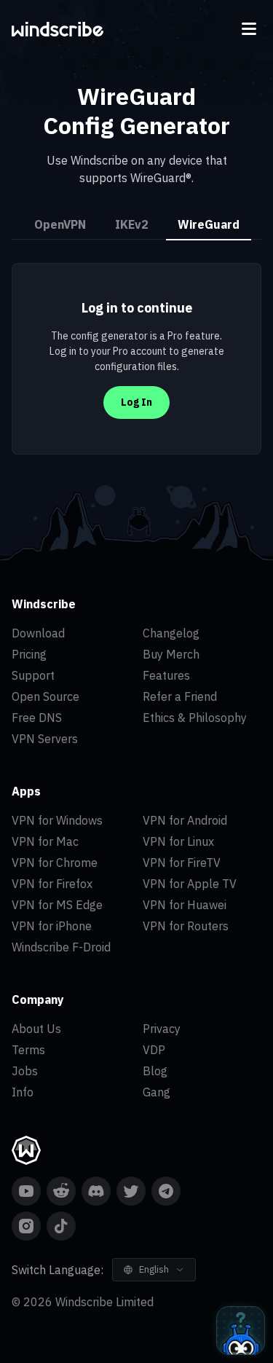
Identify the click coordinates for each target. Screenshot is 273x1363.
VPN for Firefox (52, 883)
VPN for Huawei (184, 904)
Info (22, 1092)
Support (33, 675)
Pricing (29, 654)
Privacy (162, 1028)
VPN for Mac (45, 841)
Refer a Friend (180, 696)
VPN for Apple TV (190, 883)
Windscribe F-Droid (61, 947)
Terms (28, 1049)
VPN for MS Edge (57, 904)
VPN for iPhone (52, 926)
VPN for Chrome (55, 862)
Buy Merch (171, 654)
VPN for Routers (186, 926)
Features (166, 675)
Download (38, 633)
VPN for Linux (178, 841)
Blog (155, 1071)
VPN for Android (185, 820)
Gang (156, 1092)
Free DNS (37, 717)
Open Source (45, 696)
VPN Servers (45, 738)
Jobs (25, 1071)
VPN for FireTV (182, 862)
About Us (36, 1028)
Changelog (171, 633)
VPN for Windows (57, 820)
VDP (154, 1049)
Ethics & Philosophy (195, 717)
